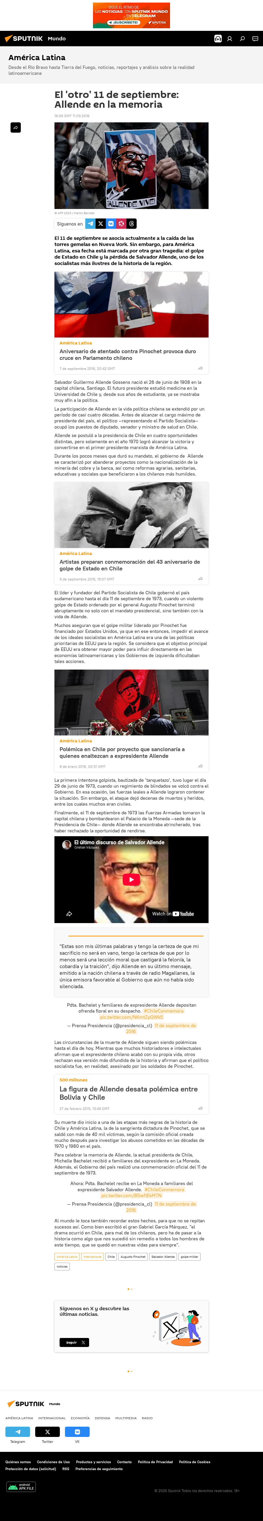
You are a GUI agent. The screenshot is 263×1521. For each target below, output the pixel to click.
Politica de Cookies (194, 1462)
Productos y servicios (93, 1462)
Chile (111, 1257)
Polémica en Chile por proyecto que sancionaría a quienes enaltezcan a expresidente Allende (122, 752)
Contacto (124, 1462)
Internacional (92, 1257)
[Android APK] (21, 1487)
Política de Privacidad (155, 1462)
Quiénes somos (18, 1462)
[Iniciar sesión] (229, 38)
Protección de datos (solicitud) (30, 1469)
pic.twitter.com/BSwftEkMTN (131, 1195)
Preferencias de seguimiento (99, 1469)
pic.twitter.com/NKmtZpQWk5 (131, 1017)
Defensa (102, 1418)
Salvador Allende (163, 1257)
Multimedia (126, 1418)
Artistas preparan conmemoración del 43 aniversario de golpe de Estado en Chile (130, 565)
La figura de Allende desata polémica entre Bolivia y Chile (129, 1093)
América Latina (76, 343)
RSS (65, 1469)
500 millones (73, 1080)
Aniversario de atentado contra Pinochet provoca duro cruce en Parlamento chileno (128, 354)
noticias (62, 1266)
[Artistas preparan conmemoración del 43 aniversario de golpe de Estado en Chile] (131, 515)
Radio (147, 1418)
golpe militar (189, 1257)
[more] (200, 368)
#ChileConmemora (163, 1011)
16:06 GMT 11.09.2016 (71, 116)
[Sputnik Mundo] (25, 43)
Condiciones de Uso (53, 1462)
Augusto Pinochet (133, 1257)
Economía (80, 1418)
